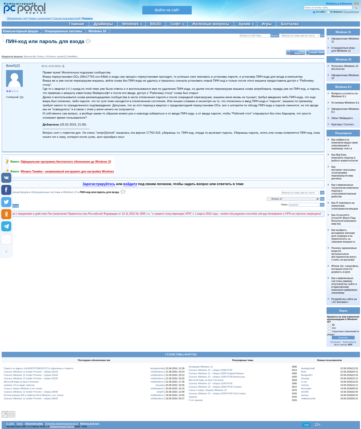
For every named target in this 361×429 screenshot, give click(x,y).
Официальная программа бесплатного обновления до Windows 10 (66, 161)
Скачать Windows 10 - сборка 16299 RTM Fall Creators (217, 393)
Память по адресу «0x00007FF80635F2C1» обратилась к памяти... (39, 368)
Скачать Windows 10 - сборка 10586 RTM (210, 370)
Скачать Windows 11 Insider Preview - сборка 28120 (31, 371)
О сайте (10, 423)
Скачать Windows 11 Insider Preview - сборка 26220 (31, 378)
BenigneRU (307, 375)
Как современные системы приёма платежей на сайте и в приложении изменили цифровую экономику (344, 285)
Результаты (335, 342)
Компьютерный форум (20, 31)
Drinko (40, 56)
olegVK (160, 392)
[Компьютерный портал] (24, 13)
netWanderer (157, 371)
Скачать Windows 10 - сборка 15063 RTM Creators (215, 386)
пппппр (305, 385)
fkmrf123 (13, 66)
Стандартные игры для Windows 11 (343, 49)
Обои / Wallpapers (342, 118)
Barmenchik (30, 56)
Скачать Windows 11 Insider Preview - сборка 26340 (31, 375)
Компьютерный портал (62, 426)
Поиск (20, 423)
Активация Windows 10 (201, 366)
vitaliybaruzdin (308, 398)
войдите (130, 184)
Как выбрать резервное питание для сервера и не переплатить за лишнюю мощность (343, 236)
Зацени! (193, 397)
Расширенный (351, 11)
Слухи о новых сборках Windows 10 (208, 390)
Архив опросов (349, 342)
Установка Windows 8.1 (345, 102)
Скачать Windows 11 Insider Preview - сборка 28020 (31, 398)
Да (333, 324)
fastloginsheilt (157, 368)
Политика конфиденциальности (61, 423)
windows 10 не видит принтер (19, 385)
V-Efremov (50, 56)
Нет (334, 328)
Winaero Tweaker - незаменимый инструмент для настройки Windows (67, 171)
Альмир (160, 385)
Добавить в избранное (339, 3)
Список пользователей (66, 18)
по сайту (320, 11)
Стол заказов (196, 400)
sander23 (61, 56)
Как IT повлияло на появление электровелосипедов (344, 205)
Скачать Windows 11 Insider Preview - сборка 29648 (31, 392)
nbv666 (305, 392)
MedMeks (73, 56)
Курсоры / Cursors (342, 124)
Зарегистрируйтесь (99, 184)
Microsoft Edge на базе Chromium (21, 381)
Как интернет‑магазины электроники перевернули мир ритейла (343, 172)
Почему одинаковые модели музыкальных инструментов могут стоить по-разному (344, 254)
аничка (304, 395)
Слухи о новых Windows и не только (23, 388)
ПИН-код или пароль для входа (45, 41)
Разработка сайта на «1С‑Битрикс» (344, 301)
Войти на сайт (167, 10)
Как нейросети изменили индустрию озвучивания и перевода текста (344, 144)
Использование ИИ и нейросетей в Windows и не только (34, 395)
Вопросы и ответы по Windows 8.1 (344, 95)
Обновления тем (17, 18)
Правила (87, 18)
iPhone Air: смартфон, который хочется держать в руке (345, 269)
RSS (356, 3)
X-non (304, 381)
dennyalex (306, 388)
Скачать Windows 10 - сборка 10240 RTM (210, 383)
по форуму (336, 11)
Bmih (303, 371)
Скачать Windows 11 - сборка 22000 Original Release (216, 373)
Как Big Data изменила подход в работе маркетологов (344, 157)
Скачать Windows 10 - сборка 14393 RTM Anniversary (217, 376)
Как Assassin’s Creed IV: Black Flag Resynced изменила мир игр (344, 219)
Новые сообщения (40, 18)
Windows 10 (97, 31)
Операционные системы (63, 31)
